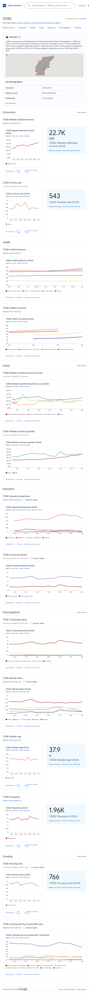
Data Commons (14, 5)
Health (32, 28)
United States (37, 23)
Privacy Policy (81, 989)
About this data (24, 136)
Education (52, 28)
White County (17, 23)
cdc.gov (13, 263)
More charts (81, 112)
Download (11, 171)
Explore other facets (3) (12, 682)
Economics (22, 28)
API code (18, 171)
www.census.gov (11, 103)
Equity (41, 28)
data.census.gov (24, 510)
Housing (78, 28)
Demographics (65, 28)
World (58, 23)
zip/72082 (82, 19)
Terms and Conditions (67, 989)
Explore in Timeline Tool (31, 171)
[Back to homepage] (4, 5)
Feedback (82, 6)
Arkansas (27, 23)
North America (49, 23)
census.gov (14, 136)
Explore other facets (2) (12, 123)
